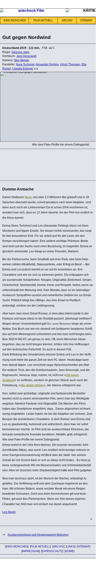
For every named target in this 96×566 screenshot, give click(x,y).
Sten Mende (21, 60)
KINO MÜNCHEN (15, 20)
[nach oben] (91, 519)
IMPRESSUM (30, 551)
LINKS (70, 546)
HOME (69, 551)
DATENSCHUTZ (52, 551)
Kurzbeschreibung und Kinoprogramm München (38, 534)
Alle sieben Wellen (32, 385)
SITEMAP (86, 20)
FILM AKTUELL (43, 20)
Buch (28, 197)
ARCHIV (67, 20)
